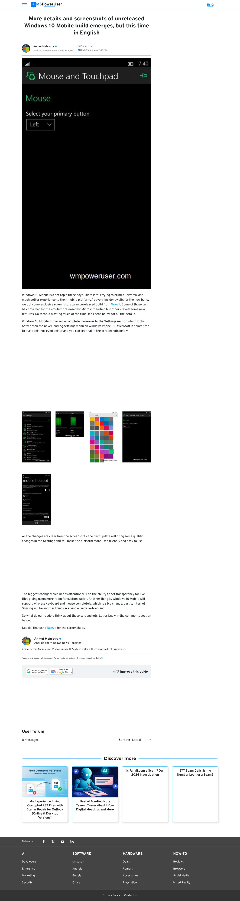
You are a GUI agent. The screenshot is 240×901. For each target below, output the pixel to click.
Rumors (128, 869)
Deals (126, 862)
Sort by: (124, 740)
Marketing (28, 875)
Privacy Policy (111, 895)
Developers (29, 862)
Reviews (178, 862)
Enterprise (28, 869)
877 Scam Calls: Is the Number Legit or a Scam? (195, 773)
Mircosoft (78, 862)
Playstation (130, 882)
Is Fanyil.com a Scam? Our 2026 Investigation (145, 773)
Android (77, 869)
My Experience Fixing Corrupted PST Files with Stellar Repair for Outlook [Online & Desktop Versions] (45, 810)
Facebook (43, 841)
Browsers (179, 869)
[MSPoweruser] (46, 5)
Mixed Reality (181, 882)
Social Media (181, 875)
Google (76, 875)
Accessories (130, 875)
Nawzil (115, 305)
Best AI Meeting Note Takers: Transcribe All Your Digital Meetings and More (95, 806)
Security (27, 882)
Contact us (130, 895)
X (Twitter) (53, 841)
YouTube (62, 841)
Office (76, 882)
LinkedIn (72, 841)
